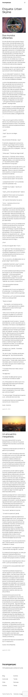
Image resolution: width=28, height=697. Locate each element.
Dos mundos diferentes (8, 36)
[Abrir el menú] (25, 2)
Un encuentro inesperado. (9, 435)
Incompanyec (6, 2)
